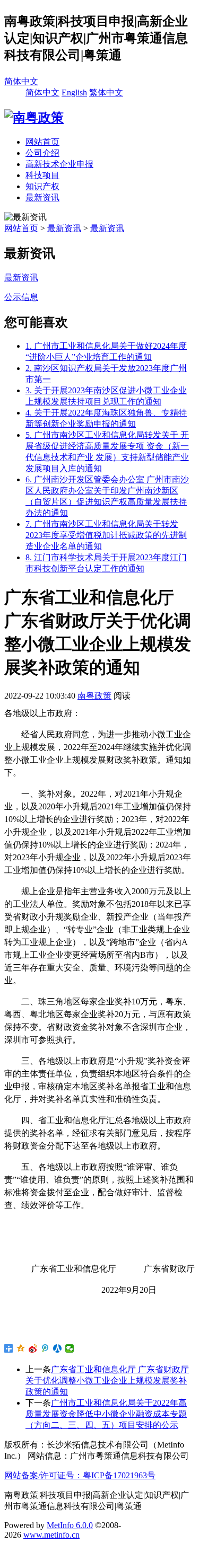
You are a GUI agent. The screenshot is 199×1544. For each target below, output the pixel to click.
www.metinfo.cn (51, 1534)
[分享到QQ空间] (20, 1348)
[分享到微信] (69, 1348)
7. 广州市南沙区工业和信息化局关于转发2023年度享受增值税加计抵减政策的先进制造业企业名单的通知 (106, 535)
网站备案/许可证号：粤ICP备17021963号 (79, 1475)
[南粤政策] (34, 118)
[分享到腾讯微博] (45, 1348)
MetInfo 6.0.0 (70, 1525)
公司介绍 (42, 152)
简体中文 (21, 81)
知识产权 (42, 186)
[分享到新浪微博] (33, 1348)
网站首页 (42, 141)
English (74, 92)
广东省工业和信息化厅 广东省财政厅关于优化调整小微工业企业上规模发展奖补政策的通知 (107, 1380)
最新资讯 (42, 197)
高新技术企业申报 (59, 164)
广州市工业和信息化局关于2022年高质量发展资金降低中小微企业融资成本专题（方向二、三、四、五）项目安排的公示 (106, 1414)
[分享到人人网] (57, 1348)
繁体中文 (106, 92)
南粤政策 (94, 695)
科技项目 (42, 175)
